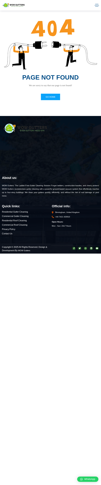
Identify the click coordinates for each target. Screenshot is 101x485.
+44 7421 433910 (62, 217)
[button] (87, 479)
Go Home (50, 97)
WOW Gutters (24, 250)
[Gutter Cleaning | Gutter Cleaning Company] (14, 5)
